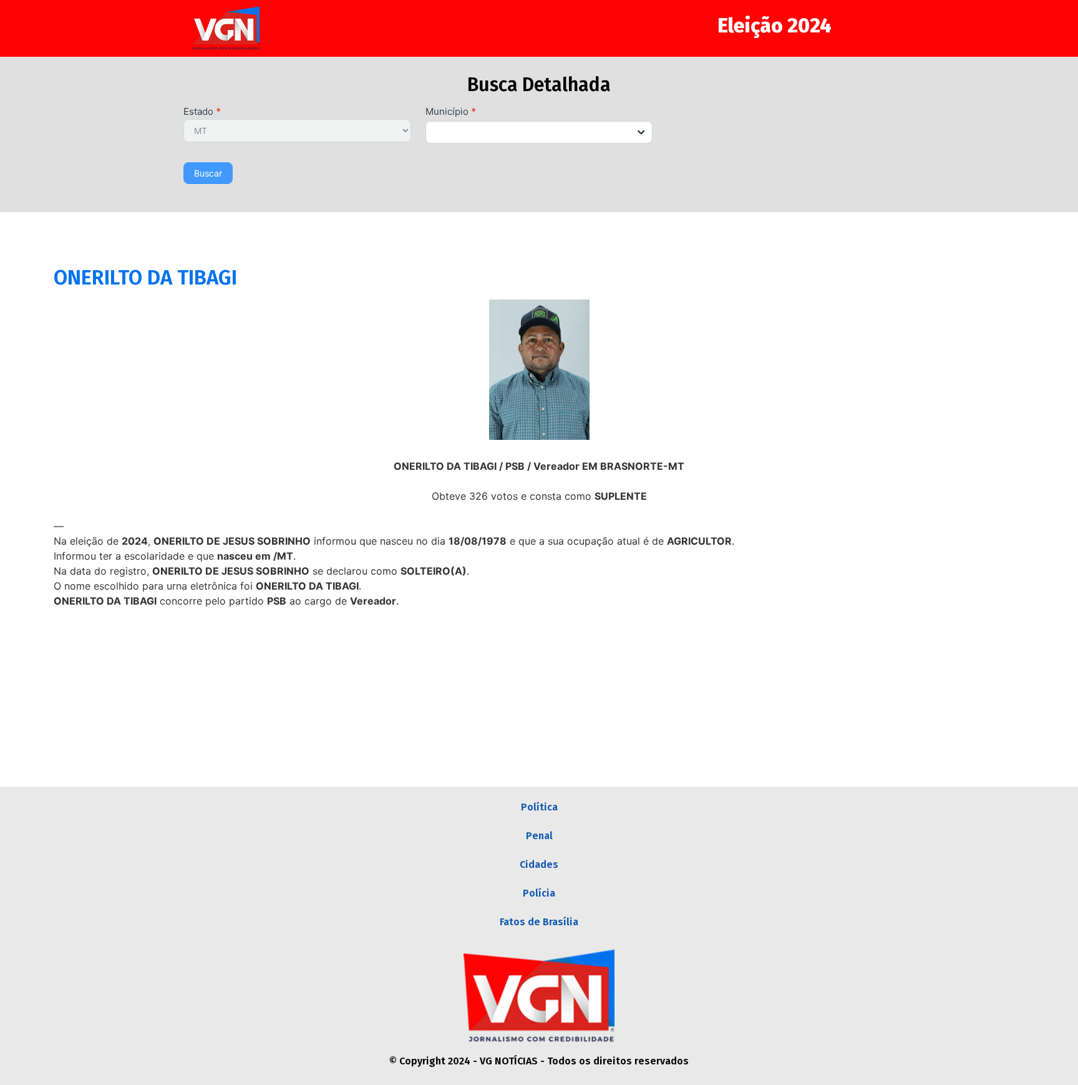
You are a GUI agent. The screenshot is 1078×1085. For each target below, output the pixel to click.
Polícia (539, 893)
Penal (539, 836)
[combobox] (539, 132)
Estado (202, 112)
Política (539, 807)
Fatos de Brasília (539, 922)
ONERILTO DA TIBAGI (145, 277)
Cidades (539, 864)
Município (450, 112)
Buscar (208, 173)
